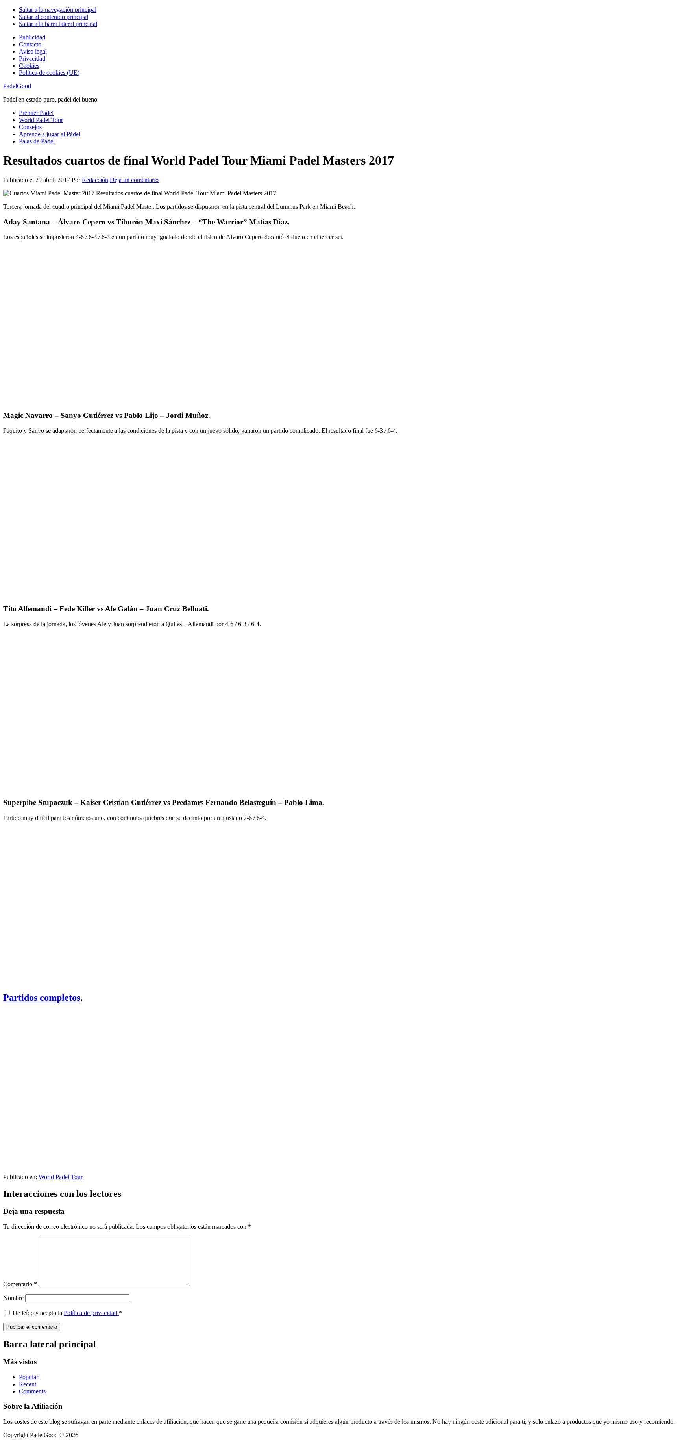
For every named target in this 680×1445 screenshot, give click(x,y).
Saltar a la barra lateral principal (58, 23)
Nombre (13, 1298)
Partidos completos (41, 997)
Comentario (20, 1284)
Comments (32, 1391)
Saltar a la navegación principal (57, 9)
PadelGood (17, 86)
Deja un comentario (134, 179)
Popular (28, 1377)
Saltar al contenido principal (53, 16)
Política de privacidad (91, 1313)
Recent (27, 1384)
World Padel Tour (61, 1177)
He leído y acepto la (67, 1313)
